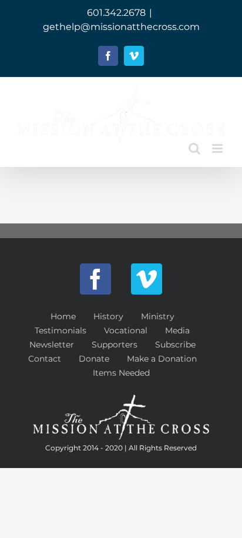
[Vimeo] (146, 279)
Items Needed (121, 372)
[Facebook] (95, 279)
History (108, 316)
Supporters (114, 344)
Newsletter (51, 344)
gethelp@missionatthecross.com (121, 26)
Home (63, 316)
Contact (44, 358)
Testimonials (60, 330)
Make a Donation (162, 358)
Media (177, 330)
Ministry (157, 316)
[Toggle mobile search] (194, 148)
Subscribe (175, 344)
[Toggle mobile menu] (218, 148)
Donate (94, 358)
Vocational (125, 330)
